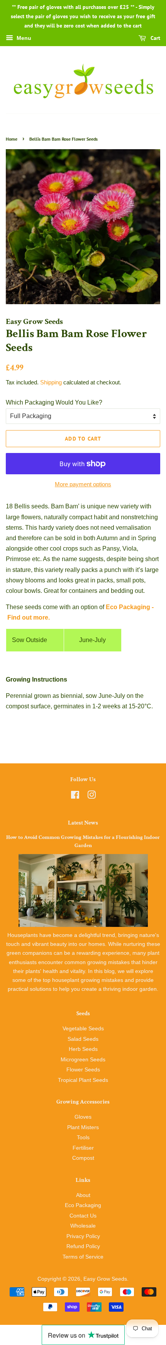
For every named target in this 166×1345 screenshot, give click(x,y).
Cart (154, 38)
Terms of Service (83, 1257)
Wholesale (83, 1226)
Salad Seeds (83, 1039)
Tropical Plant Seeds (83, 1080)
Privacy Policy (83, 1236)
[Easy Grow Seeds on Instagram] (91, 796)
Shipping (51, 382)
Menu (23, 38)
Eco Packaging (83, 1205)
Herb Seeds (83, 1049)
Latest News (83, 823)
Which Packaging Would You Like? (54, 402)
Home (11, 139)
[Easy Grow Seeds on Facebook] (75, 796)
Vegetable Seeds (83, 1029)
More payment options (83, 484)
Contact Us (83, 1216)
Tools (83, 1137)
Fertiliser (83, 1148)
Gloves (83, 1117)
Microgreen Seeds (83, 1060)
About (83, 1195)
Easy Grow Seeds (105, 1279)
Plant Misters (83, 1127)
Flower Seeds (83, 1070)
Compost (83, 1158)
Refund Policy (83, 1246)
